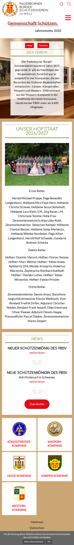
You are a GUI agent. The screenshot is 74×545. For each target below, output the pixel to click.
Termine (43, 45)
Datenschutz (37, 527)
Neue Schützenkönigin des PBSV (37, 373)
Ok (49, 541)
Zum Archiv (37, 404)
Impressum (37, 522)
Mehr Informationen (33, 541)
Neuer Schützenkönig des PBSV (37, 348)
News (29, 45)
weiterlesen (37, 352)
